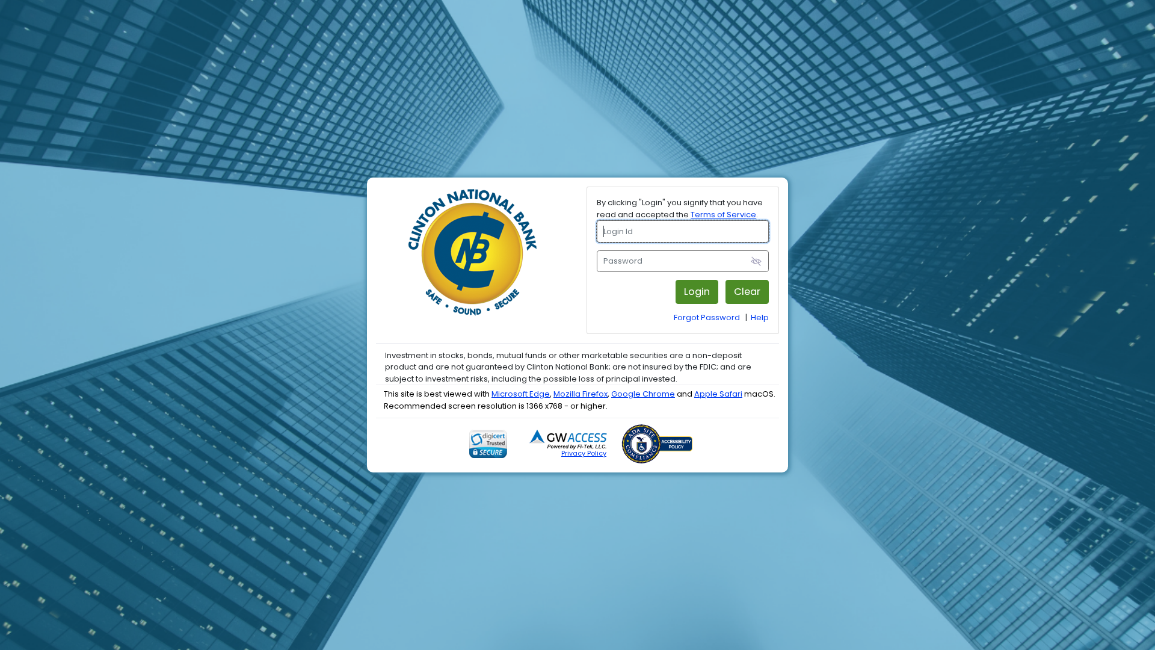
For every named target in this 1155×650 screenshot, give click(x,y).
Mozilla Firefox (580, 394)
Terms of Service (723, 214)
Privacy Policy (583, 453)
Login (697, 292)
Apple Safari (718, 394)
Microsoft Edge (520, 394)
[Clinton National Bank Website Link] (472, 262)
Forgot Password (707, 317)
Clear (747, 292)
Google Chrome (643, 394)
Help (760, 317)
